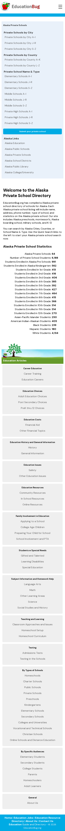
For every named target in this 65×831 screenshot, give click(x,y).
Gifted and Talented (32, 555)
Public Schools (32, 687)
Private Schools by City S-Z (20, 49)
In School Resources (32, 498)
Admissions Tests (32, 653)
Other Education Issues (32, 476)
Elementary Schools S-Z (18, 88)
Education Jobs (23, 817)
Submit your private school (32, 131)
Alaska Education (15, 143)
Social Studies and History (33, 607)
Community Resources (33, 492)
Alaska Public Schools (17, 149)
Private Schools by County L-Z (22, 65)
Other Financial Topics (32, 430)
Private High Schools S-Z (19, 123)
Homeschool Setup (33, 630)
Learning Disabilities (32, 561)
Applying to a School (32, 521)
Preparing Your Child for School (32, 533)
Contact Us (46, 821)
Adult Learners (32, 786)
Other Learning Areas (32, 596)
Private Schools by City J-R (20, 43)
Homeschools (32, 675)
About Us (32, 803)
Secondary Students (32, 762)
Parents (32, 774)
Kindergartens (32, 705)
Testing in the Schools (32, 658)
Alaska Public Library (16, 166)
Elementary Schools (32, 710)
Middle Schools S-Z (16, 105)
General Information (32, 453)
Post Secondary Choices (32, 402)
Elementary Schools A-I (18, 76)
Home (8, 817)
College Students (32, 768)
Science (32, 601)
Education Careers (32, 379)
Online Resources (32, 504)
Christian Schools (33, 734)
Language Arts (32, 584)
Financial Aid (32, 425)
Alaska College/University (19, 172)
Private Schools (32, 693)
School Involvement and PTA (32, 539)
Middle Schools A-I (15, 94)
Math (32, 590)
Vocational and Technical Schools (32, 728)
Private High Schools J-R (19, 117)
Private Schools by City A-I (20, 37)
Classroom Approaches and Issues (32, 624)
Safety (32, 470)
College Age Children (32, 527)
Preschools (32, 699)
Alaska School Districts (18, 160)
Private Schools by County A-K (22, 59)
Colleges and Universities (32, 722)
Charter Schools (32, 681)
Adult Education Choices (32, 396)
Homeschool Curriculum (32, 636)
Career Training (32, 373)
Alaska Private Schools (18, 154)
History (32, 447)
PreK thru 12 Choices (32, 408)
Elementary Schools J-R (18, 82)
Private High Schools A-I (18, 111)
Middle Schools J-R (16, 99)
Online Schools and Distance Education (32, 740)
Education (15, 824)
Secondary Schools (32, 716)
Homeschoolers (32, 780)
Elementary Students (32, 756)
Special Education (32, 567)
